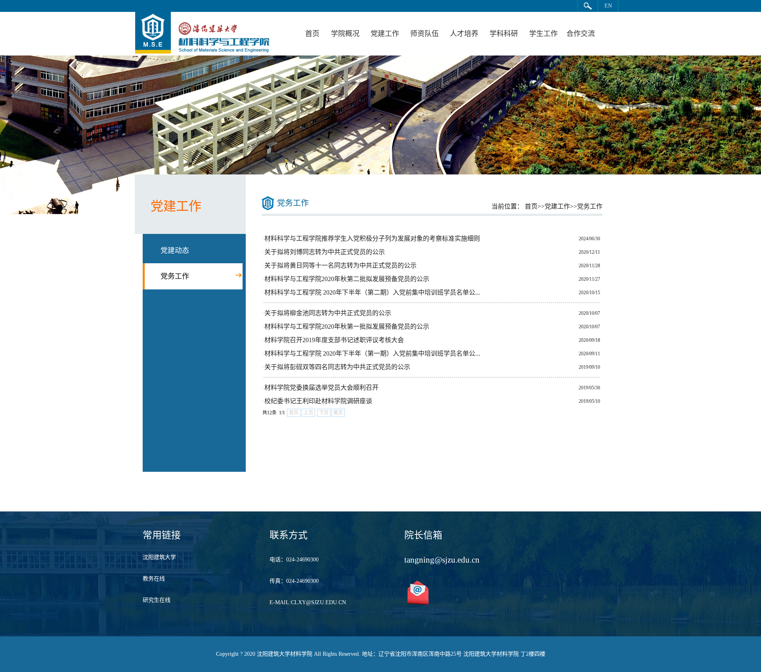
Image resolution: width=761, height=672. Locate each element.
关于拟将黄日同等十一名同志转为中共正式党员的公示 (340, 265)
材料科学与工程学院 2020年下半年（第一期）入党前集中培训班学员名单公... (372, 353)
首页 (312, 34)
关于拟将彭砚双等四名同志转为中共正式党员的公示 (337, 367)
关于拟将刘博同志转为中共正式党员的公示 (324, 252)
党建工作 (385, 34)
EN (608, 6)
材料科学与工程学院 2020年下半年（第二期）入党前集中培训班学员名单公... (372, 292)
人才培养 (464, 34)
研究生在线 (156, 600)
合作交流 (580, 34)
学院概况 (345, 34)
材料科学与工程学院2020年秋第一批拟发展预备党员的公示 (346, 326)
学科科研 (503, 34)
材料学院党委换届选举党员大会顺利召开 (321, 387)
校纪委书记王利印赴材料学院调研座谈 (318, 401)
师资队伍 (424, 34)
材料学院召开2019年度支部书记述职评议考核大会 (334, 340)
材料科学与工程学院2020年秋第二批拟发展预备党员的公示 (346, 279)
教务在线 (154, 579)
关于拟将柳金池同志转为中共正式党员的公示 (327, 313)
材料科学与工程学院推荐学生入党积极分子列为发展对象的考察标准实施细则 (372, 238)
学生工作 (543, 34)
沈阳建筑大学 (159, 557)
